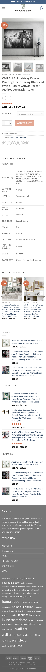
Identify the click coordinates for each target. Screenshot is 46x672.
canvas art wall (37, 587)
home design (6, 607)
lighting (13, 615)
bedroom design (27, 583)
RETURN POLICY (10, 561)
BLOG (4, 570)
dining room (19, 593)
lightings (23, 614)
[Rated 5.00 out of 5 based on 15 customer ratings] (23, 103)
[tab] (23, 158)
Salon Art (28, 74)
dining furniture (7, 593)
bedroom (29, 578)
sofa (12, 629)
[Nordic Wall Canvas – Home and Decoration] (23, 8)
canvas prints (6, 590)
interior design (8, 611)
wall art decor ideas (31, 635)
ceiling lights (16, 590)
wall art (21, 628)
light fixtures (6, 615)
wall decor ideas (12, 645)
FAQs (4, 556)
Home (4, 74)
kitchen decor (20, 611)
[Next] (40, 39)
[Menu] (3, 8)
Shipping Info (7, 551)
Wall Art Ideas (6, 641)
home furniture (22, 607)
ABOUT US (7, 546)
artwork (13, 579)
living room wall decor (24, 624)
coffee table (25, 590)
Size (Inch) (7, 113)
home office (38, 607)
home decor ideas (30, 602)
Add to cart (24, 123)
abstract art (6, 579)
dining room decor (33, 593)
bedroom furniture (9, 586)
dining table (7, 596)
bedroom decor (11, 582)
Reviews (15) (7, 164)
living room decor (14, 620)
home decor (11, 601)
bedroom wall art (24, 587)
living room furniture (35, 620)
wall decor (20, 640)
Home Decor (15, 74)
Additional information (14, 159)
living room (34, 615)
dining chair (35, 590)
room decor (5, 629)
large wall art (36, 611)
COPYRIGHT (8, 566)
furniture (17, 596)
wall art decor (12, 635)
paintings (39, 624)
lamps (29, 611)
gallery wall (27, 597)
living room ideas (7, 624)
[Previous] (6, 39)
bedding (20, 579)
